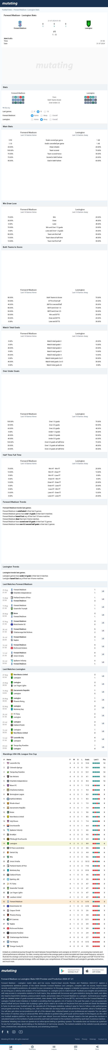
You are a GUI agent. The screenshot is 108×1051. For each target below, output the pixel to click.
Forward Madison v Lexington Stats (26, 10)
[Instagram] (16, 1032)
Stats (10, 1049)
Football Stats (7, 10)
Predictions (32, 1049)
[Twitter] (10, 1032)
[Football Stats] (10, 4)
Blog (75, 1049)
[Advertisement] (54, 65)
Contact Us (102, 1039)
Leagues (54, 1049)
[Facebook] (4, 1032)
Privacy (84, 1039)
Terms (77, 1039)
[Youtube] (21, 1032)
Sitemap (93, 1039)
